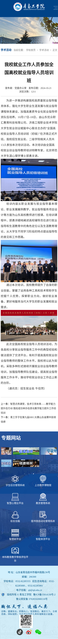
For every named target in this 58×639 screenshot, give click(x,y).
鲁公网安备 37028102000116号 (32, 599)
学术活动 (44, 50)
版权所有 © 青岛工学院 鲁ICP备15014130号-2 (31, 594)
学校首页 (31, 50)
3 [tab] (33, 473)
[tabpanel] (29, 459)
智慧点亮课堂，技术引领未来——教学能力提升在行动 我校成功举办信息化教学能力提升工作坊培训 (28, 408)
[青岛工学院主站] (29, 7)
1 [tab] (24, 473)
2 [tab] (29, 473)
